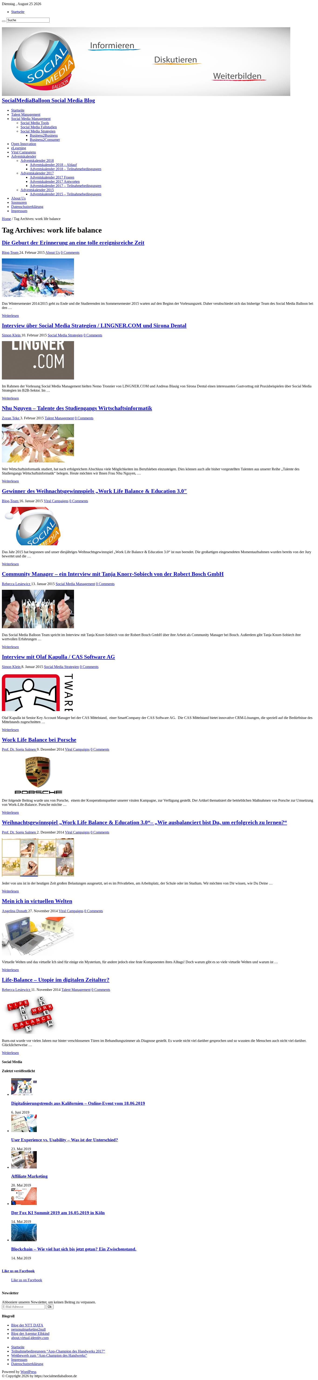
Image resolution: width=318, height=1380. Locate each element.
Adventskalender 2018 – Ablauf (53, 165)
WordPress (28, 1372)
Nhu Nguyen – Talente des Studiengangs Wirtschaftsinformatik (77, 408)
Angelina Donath (15, 911)
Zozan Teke (11, 418)
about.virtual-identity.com (30, 1338)
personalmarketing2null (28, 1329)
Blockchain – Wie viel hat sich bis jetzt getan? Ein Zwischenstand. (73, 1249)
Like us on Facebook (18, 1271)
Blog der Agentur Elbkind (30, 1334)
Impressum (19, 211)
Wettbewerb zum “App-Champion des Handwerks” (49, 1355)
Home (6, 219)
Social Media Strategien (37, 131)
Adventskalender (23, 156)
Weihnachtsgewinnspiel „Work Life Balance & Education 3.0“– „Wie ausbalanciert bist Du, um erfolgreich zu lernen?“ (144, 822)
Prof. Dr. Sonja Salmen (19, 749)
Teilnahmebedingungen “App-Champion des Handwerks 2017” (58, 1351)
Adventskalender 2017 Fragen (52, 177)
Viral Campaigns (23, 152)
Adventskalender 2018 (37, 161)
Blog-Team (10, 252)
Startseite (17, 12)
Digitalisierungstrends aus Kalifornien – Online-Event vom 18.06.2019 (78, 1103)
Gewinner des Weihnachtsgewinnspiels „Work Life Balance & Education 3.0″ (94, 491)
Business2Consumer (45, 140)
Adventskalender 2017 (37, 173)
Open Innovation (23, 144)
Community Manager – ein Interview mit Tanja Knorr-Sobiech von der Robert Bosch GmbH (113, 574)
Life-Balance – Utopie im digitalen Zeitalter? (55, 980)
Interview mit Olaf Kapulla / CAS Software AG (58, 657)
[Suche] (4, 21)
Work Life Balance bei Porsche (39, 740)
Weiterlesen (10, 316)
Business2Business (44, 135)
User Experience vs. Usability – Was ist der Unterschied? (64, 1139)
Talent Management (25, 114)
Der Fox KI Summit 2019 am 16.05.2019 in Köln (58, 1212)
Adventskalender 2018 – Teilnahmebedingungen (65, 169)
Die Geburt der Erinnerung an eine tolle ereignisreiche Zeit (73, 243)
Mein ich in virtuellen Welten (37, 901)
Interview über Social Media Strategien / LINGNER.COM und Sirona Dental (94, 325)
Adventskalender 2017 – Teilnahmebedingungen (65, 186)
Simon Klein (11, 335)
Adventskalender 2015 (37, 190)
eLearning (18, 148)
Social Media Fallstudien (38, 127)
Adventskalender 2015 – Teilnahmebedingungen (65, 194)
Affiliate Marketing (29, 1176)
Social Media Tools (34, 123)
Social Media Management (31, 119)
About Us (18, 198)
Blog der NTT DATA (27, 1325)
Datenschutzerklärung (27, 207)
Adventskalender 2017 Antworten (55, 181)
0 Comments (70, 252)
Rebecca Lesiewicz (16, 584)
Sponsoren (19, 202)
